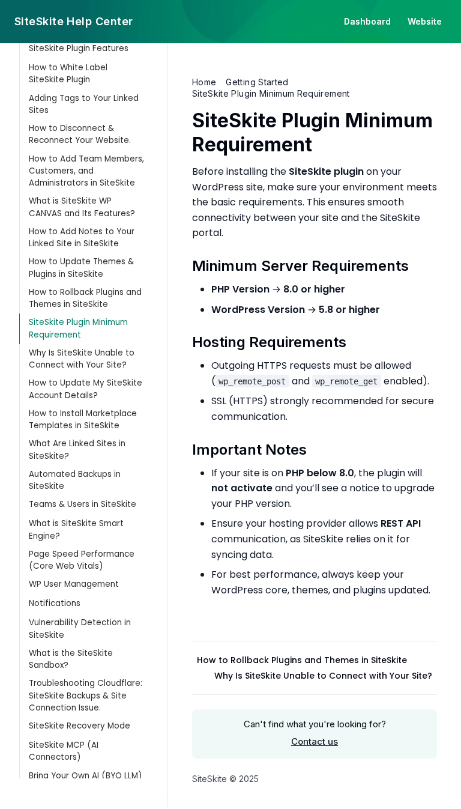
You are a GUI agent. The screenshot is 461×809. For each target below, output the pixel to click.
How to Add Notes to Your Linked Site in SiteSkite (81, 237)
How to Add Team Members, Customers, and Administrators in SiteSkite (86, 171)
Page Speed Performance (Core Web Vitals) (81, 560)
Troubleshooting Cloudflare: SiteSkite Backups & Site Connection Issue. (85, 695)
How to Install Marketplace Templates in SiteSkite (83, 419)
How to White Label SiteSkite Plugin (68, 73)
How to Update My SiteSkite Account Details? (85, 389)
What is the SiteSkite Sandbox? (71, 659)
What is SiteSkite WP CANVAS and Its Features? (82, 207)
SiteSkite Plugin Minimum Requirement (78, 328)
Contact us (314, 741)
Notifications (54, 603)
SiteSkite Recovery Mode (79, 726)
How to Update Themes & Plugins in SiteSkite (81, 267)
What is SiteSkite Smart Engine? (76, 529)
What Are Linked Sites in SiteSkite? (77, 449)
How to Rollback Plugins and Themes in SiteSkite (85, 298)
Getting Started (257, 82)
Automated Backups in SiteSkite (75, 480)
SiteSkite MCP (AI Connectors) (63, 751)
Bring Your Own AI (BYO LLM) (85, 775)
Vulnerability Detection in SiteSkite (80, 628)
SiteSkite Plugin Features (78, 48)
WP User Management (74, 584)
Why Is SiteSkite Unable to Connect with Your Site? (81, 359)
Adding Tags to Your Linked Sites (84, 104)
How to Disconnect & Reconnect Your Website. (80, 134)
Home (204, 82)
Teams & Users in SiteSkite (82, 504)
